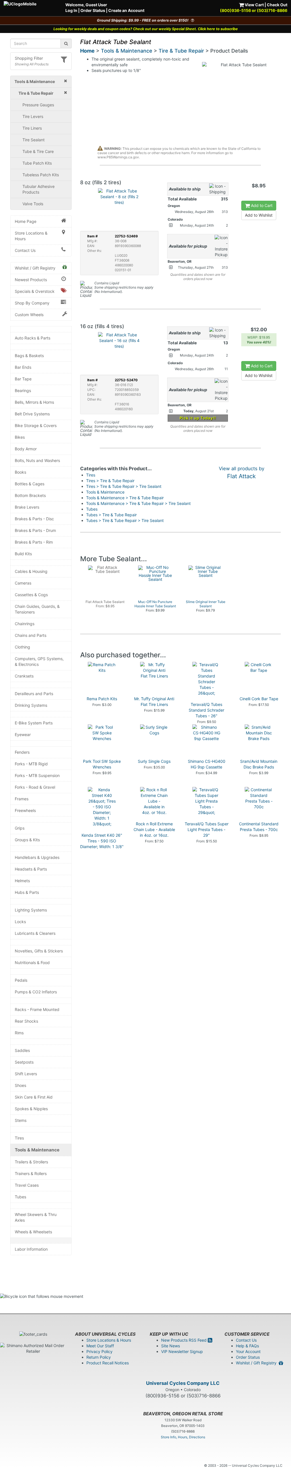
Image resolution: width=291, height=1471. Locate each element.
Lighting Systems (31, 910)
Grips (19, 828)
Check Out (277, 4)
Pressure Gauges (38, 104)
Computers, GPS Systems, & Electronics (39, 661)
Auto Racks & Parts (32, 337)
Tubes (20, 1196)
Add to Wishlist (259, 215)
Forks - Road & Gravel (35, 787)
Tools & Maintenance (37, 1150)
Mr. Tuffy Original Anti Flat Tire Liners (154, 701)
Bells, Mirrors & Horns (34, 402)
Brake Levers (27, 507)
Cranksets (24, 676)
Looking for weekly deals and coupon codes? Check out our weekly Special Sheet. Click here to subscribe (145, 29)
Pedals (21, 980)
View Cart (254, 4)
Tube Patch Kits (37, 163)
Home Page (25, 221)
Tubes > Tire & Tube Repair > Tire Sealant (125, 520)
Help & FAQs (247, 1345)
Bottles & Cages (29, 483)
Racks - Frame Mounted (37, 1009)
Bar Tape (23, 378)
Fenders (22, 752)
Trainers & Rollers (31, 1173)
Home (87, 51)
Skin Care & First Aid (34, 1097)
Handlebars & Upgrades (37, 857)
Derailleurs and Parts (34, 693)
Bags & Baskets (29, 355)
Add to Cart (261, 205)
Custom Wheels (29, 314)
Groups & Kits (27, 839)
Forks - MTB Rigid (31, 763)
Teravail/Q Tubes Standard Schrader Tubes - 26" (206, 710)
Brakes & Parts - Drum (35, 530)
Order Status (92, 10)
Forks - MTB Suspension (37, 775)
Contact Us (25, 250)
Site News (170, 1345)
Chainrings (24, 623)
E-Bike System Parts (34, 722)
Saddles (22, 1050)
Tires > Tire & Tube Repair (110, 480)
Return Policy (98, 1357)
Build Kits (23, 553)
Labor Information (31, 1249)
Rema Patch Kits (102, 698)
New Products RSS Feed (184, 1340)
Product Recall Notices (107, 1362)
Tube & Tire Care (38, 151)
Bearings (23, 390)
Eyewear (23, 734)
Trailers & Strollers (31, 1161)
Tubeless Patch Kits (40, 174)
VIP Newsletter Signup (182, 1351)
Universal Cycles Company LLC (183, 1383)
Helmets (22, 880)
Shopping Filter (29, 58)
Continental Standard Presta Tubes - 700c (258, 826)
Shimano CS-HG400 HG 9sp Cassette (206, 764)
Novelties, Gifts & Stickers (39, 950)
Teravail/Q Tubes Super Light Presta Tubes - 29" (206, 829)
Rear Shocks (26, 1021)
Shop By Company (32, 303)
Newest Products (31, 279)
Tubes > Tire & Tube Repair (111, 514)
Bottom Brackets (30, 495)
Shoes (20, 1085)
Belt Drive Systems (32, 413)
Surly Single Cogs (154, 761)
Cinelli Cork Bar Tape (259, 698)
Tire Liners (32, 128)
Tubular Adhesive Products (38, 189)
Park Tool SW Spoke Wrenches (102, 764)
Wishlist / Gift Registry (35, 268)
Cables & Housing (31, 571)
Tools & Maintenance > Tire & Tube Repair (125, 497)
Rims (19, 1032)
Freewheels (25, 810)
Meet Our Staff (100, 1345)
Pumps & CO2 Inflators (36, 991)
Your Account (248, 1351)
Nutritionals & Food (32, 962)
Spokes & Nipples (31, 1108)
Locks (20, 921)
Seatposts (24, 1062)
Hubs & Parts (27, 892)
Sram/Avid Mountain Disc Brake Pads (258, 764)
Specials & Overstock (35, 291)
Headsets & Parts (31, 869)
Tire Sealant (33, 139)
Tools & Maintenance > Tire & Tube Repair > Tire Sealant (138, 503)
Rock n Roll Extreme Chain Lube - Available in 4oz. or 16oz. (154, 829)
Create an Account (126, 10)
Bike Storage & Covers (36, 425)
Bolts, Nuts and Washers (37, 460)
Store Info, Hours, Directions (183, 1437)
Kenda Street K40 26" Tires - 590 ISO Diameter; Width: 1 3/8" (102, 841)
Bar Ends (23, 367)
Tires (19, 1138)
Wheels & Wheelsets (33, 1231)
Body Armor (26, 448)
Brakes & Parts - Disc (34, 518)
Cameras (23, 583)
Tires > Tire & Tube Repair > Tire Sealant (123, 486)
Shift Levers (26, 1073)
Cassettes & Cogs (31, 594)
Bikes (20, 437)
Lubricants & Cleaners (35, 933)
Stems (20, 1120)
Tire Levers (32, 116)
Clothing (22, 647)
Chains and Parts (30, 635)
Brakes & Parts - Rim (34, 542)
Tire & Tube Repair (181, 51)
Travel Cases (27, 1185)
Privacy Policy (99, 1351)
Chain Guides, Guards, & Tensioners (37, 609)
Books (20, 472)
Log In (71, 10)
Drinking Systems (31, 705)
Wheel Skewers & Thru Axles (36, 1217)
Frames (21, 798)
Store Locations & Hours (31, 236)
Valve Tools (32, 203)
